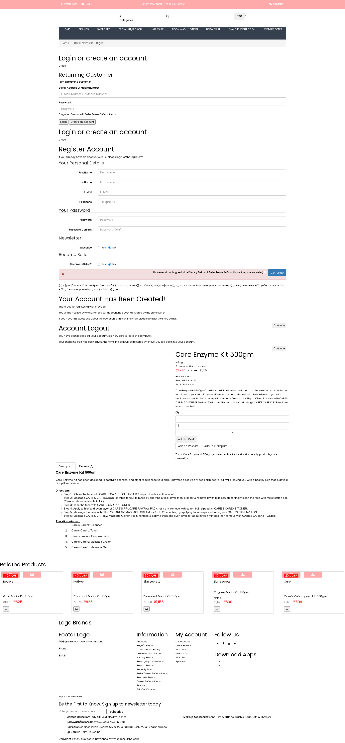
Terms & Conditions (149, 681)
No (114, 247)
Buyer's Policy (145, 645)
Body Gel (95, 722)
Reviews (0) (86, 466)
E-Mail (88, 192)
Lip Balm (82, 732)
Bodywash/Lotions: (78, 722)
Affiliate (179, 657)
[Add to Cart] (6, 608)
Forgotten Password (71, 114)
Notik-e (8, 582)
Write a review (197, 366)
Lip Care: (72, 732)
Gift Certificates (146, 689)
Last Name (85, 182)
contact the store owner (161, 318)
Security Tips (144, 669)
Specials (180, 661)
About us (142, 641)
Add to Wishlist (188, 446)
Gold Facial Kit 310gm (18, 596)
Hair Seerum (135, 727)
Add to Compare (216, 446)
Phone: (63, 648)
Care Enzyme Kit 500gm (88, 43)
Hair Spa (149, 727)
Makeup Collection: (78, 717)
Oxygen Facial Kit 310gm (231, 592)
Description (65, 466)
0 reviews (181, 366)
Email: (62, 655)
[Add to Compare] (32, 575)
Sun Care (119, 722)
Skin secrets (152, 582)
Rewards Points (146, 677)
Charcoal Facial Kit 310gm (92, 596)
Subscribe (85, 247)
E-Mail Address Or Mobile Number (79, 87)
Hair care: (72, 727)
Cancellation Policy (148, 649)
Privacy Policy (145, 657)
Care (287, 582)
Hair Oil (124, 727)
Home (65, 43)
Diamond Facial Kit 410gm (162, 596)
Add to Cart (186, 439)
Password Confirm (80, 229)
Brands (141, 685)
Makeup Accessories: (196, 717)
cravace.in (87, 739)
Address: (64, 641)
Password (65, 102)
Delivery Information (149, 653)
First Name (85, 172)
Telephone (85, 202)
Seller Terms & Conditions (152, 673)
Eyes (103, 717)
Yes (104, 247)
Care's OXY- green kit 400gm (305, 596)
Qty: (177, 412)
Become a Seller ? (81, 264)
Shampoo (160, 727)
